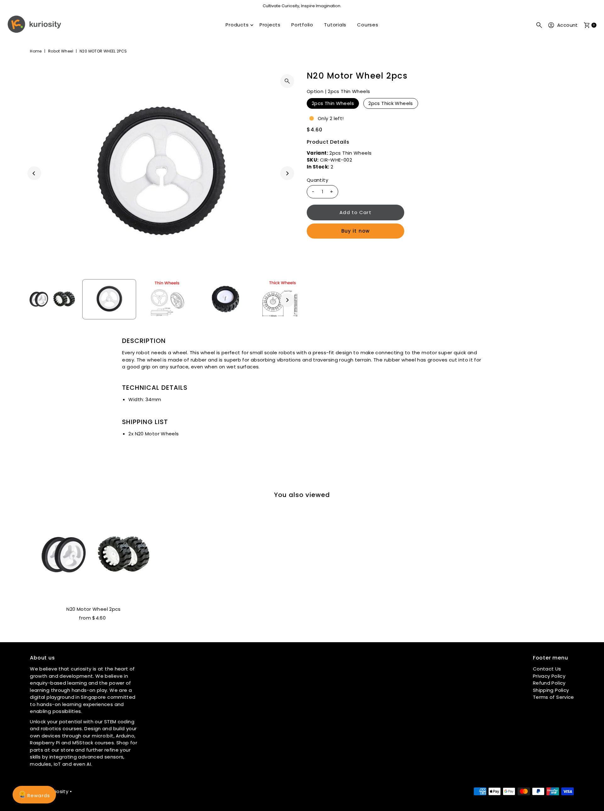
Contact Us (547, 668)
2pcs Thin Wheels (333, 103)
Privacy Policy (549, 676)
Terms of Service (553, 697)
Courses (367, 24)
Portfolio (302, 24)
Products (237, 24)
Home (36, 51)
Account (567, 25)
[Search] (539, 25)
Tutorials (335, 24)
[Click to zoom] (287, 81)
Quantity (317, 180)
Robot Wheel (60, 51)
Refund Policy (549, 683)
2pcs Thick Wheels (390, 103)
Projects (270, 24)
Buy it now (355, 231)
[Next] (287, 173)
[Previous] (34, 173)
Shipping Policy (551, 690)
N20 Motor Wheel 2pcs (93, 609)
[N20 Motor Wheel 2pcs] (94, 555)
